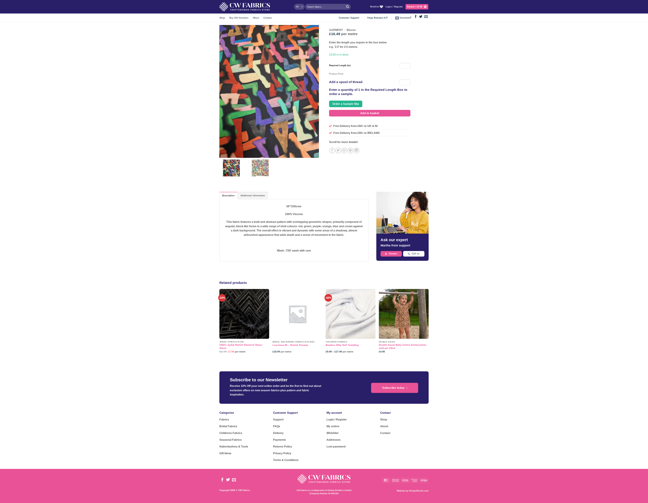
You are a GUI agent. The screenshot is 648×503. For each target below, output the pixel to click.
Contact (267, 17)
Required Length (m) (339, 65)
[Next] (428, 324)
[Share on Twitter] (338, 150)
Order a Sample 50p (345, 103)
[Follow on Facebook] (415, 17)
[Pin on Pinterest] (350, 150)
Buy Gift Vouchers (238, 17)
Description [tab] (228, 195)
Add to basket (369, 113)
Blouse (351, 30)
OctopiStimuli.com (419, 490)
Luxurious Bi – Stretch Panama (290, 345)
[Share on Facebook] (332, 150)
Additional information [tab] (252, 195)
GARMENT (336, 30)
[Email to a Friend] (344, 150)
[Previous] (219, 324)
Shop (222, 17)
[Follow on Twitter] (420, 17)
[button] (417, 7)
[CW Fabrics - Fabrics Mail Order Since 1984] (244, 6)
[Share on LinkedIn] (356, 150)
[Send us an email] (426, 17)
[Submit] (347, 7)
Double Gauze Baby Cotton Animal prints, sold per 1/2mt (403, 346)
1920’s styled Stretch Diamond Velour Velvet (240, 346)
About (256, 17)
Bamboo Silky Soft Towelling (342, 345)
